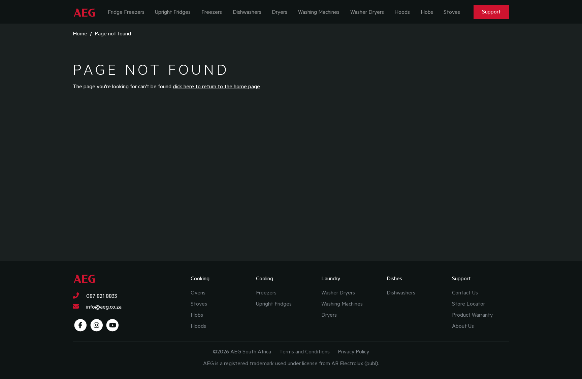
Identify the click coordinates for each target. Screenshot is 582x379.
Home (80, 33)
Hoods (402, 11)
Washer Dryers (367, 11)
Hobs (427, 11)
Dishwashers (247, 11)
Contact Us (465, 292)
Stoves (452, 11)
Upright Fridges (173, 11)
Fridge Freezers (126, 11)
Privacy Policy (353, 351)
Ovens (198, 292)
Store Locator (468, 303)
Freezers (211, 11)
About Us (463, 325)
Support (491, 11)
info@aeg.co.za (103, 306)
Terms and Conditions (304, 351)
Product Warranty (472, 314)
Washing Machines (319, 11)
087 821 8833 (101, 295)
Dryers (279, 11)
